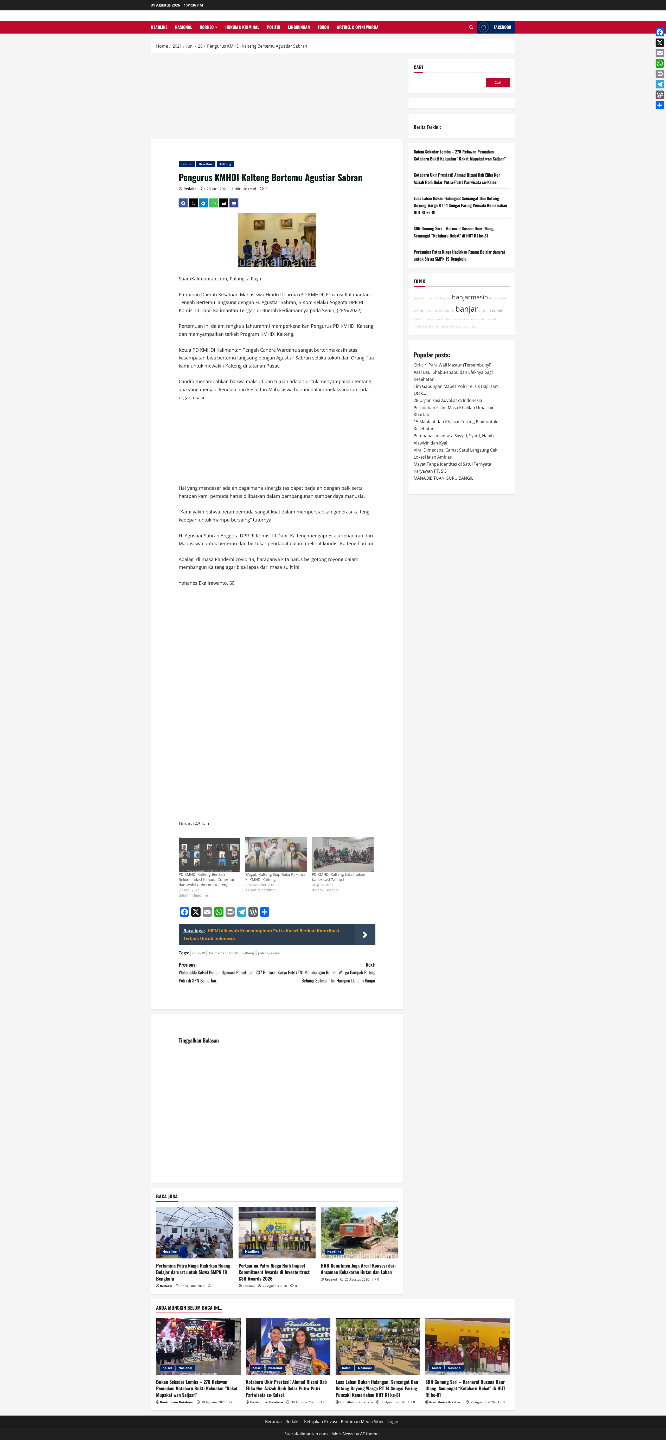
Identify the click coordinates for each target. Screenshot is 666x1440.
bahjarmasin (497, 298)
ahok (435, 326)
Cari (418, 67)
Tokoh (323, 27)
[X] (660, 42)
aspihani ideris (463, 319)
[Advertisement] (277, 97)
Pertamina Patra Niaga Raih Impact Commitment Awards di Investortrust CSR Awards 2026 (274, 1272)
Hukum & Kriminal (242, 27)
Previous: (227, 972)
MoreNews (342, 1434)
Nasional (183, 27)
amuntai (479, 319)
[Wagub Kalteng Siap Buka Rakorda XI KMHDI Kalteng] (276, 854)
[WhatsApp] (660, 63)
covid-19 (198, 953)
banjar (466, 308)
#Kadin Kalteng (435, 310)
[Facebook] (660, 32)
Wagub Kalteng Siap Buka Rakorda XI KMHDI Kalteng (275, 877)
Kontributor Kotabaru (176, 1402)
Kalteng (225, 164)
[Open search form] (471, 27)
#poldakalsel (422, 326)
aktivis (419, 310)
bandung (469, 326)
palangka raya (269, 953)
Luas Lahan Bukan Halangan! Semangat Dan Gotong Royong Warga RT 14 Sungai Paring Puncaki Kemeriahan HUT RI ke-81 (460, 205)
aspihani (496, 309)
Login (393, 1421)
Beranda (273, 1421)
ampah (483, 310)
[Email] (660, 53)
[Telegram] (660, 84)
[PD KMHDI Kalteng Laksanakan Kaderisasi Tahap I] (342, 854)
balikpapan (432, 319)
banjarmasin (470, 297)
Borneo (207, 27)
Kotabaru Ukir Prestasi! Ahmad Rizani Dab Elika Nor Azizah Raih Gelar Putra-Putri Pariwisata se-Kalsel (286, 1388)
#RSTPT (419, 319)
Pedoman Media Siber (362, 1421)
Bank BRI (492, 319)
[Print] (660, 74)
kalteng (248, 953)
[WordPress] (660, 94)
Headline (159, 27)
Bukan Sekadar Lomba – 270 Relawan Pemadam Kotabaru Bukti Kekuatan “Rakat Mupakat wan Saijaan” (197, 1388)
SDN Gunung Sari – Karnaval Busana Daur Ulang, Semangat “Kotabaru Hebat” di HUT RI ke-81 (465, 1388)
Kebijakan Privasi (320, 1421)
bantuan (446, 319)
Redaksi (190, 188)
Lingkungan (299, 27)
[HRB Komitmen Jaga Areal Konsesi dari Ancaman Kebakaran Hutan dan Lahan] (359, 1232)
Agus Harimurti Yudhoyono (432, 298)
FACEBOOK (502, 27)
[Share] (660, 105)
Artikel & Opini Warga (358, 27)
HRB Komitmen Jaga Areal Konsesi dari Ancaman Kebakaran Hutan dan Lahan (358, 1268)
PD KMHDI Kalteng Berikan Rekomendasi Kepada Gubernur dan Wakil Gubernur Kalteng (207, 879)
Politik (273, 27)
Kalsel (167, 1368)
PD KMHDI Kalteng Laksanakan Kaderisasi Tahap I (338, 877)
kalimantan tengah (223, 953)
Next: (326, 972)
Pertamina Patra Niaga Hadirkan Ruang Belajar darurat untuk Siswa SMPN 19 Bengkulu (193, 1272)
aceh (459, 326)
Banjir (450, 310)
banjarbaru (447, 326)
